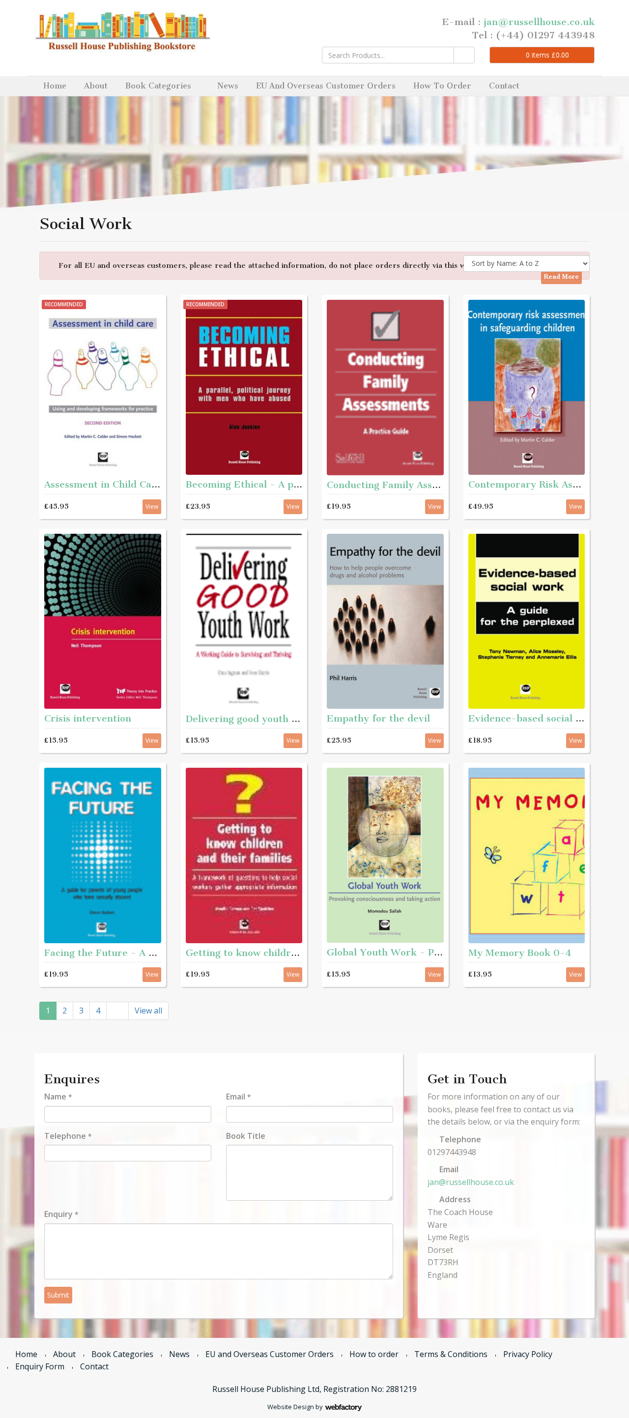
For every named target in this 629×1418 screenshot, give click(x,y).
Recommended (64, 304)
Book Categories (158, 85)
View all (148, 1010)
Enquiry (61, 1214)
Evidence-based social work (533, 718)
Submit (58, 1295)
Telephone (67, 1135)
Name (58, 1096)
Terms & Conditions (450, 1354)
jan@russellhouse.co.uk (539, 22)
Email (238, 1096)
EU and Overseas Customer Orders (326, 85)
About (96, 85)
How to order (442, 85)
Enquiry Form (39, 1366)
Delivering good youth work (250, 718)
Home (54, 85)
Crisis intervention (87, 718)
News (227, 85)
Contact (504, 85)
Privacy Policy (527, 1354)
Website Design (290, 1406)
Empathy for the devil (378, 718)
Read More (561, 276)
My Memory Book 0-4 (520, 952)
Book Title (245, 1135)
